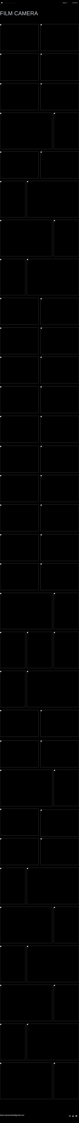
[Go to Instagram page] (70, 1116)
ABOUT (65, 2)
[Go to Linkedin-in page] (73, 1116)
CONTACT (75, 2)
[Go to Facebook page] (76, 1116)
